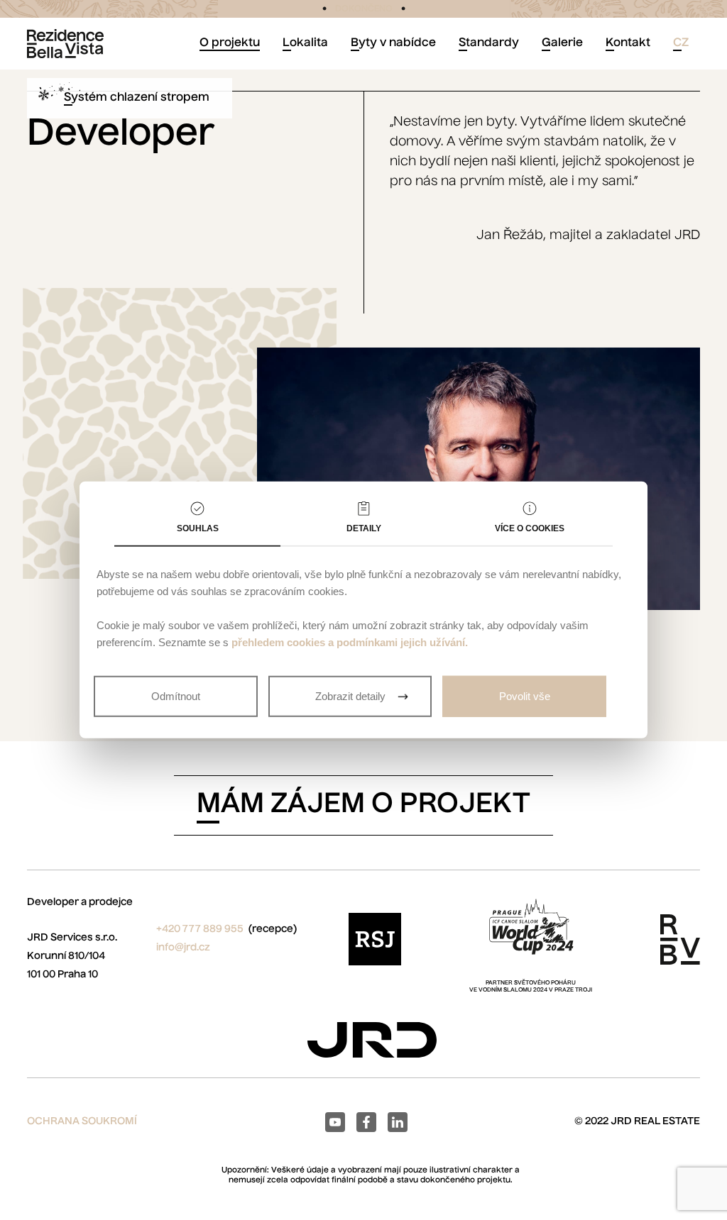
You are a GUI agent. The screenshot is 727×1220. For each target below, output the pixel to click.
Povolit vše (524, 696)
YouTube (335, 1122)
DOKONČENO (364, 9)
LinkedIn (398, 1122)
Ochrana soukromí (82, 1121)
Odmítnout (175, 696)
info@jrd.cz (183, 948)
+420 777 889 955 (200, 929)
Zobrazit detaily (350, 696)
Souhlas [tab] (198, 528)
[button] (681, 43)
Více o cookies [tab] (529, 528)
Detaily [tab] (363, 528)
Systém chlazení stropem (136, 98)
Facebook (366, 1122)
